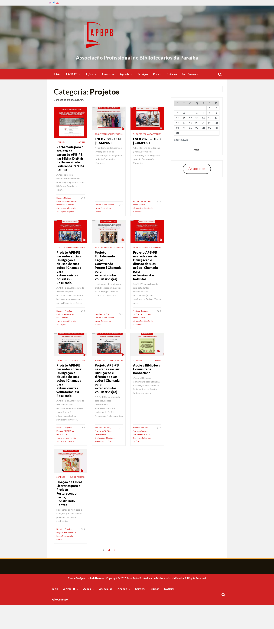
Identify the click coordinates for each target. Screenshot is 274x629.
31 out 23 (99, 134)
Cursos (157, 74)
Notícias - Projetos (64, 311)
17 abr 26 (60, 142)
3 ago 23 (60, 247)
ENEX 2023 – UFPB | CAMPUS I (108, 141)
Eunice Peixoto (77, 360)
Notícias (172, 74)
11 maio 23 (138, 360)
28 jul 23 (137, 247)
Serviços (143, 74)
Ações (89, 74)
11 (184, 117)
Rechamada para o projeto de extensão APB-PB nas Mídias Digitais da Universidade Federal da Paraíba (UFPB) (70, 158)
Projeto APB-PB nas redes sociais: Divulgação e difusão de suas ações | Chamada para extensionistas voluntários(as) (107, 378)
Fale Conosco (190, 74)
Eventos (136, 427)
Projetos (70, 211)
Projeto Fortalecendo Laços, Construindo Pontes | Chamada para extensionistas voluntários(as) (108, 265)
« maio (195, 149)
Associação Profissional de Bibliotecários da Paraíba (137, 57)
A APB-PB (71, 74)
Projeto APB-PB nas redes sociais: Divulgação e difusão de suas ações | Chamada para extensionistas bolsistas (145, 265)
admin (81, 142)
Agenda (124, 74)
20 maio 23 (61, 360)
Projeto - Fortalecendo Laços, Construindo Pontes (104, 208)
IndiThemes (97, 578)
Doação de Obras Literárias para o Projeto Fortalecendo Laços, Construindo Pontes (69, 493)
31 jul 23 (99, 247)
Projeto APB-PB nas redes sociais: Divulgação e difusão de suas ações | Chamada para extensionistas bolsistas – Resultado (69, 267)
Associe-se (108, 74)
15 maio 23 (100, 360)
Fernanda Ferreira (113, 134)
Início (57, 74)
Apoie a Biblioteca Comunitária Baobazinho (146, 369)
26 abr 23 (60, 477)
